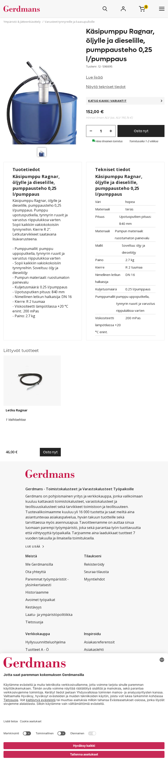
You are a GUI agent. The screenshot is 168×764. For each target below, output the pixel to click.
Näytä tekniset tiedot (106, 86)
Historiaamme (37, 592)
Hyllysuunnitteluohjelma (45, 642)
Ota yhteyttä (35, 571)
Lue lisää (94, 77)
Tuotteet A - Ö (37, 649)
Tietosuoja (34, 622)
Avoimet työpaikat (40, 599)
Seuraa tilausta (96, 571)
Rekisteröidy (94, 564)
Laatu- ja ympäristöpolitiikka (48, 614)
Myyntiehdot (94, 579)
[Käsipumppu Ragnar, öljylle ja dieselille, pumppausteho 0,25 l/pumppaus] (43, 86)
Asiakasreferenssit (99, 642)
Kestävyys (33, 607)
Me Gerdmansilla (39, 564)
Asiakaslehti (94, 649)
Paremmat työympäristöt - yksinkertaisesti (47, 582)
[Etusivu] (35, 8)
